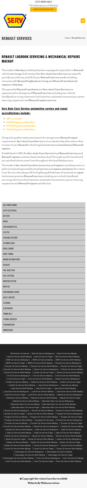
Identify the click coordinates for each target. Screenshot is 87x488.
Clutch (6, 232)
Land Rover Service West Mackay (41, 395)
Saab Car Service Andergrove (46, 430)
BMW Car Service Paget (15, 363)
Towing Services (10, 319)
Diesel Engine (8, 248)
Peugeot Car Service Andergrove (69, 414)
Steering (6, 302)
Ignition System (9, 281)
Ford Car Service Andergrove (18, 376)
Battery (6, 215)
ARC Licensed (14, 118)
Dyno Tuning (8, 253)
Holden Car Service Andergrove (67, 379)
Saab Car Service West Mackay (68, 433)
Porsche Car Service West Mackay (17, 426)
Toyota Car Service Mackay (71, 445)
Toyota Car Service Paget (44, 449)
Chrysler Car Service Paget (71, 366)
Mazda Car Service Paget (70, 398)
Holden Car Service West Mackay (22, 385)
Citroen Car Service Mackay (72, 369)
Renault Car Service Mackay (72, 426)
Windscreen (8, 330)
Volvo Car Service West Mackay (68, 461)
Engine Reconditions (11, 259)
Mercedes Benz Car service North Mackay (59, 404)
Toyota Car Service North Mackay (18, 449)
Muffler (6, 286)
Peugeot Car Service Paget (71, 417)
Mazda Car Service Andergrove (70, 395)
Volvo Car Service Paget (43, 461)
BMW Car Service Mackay (43, 360)
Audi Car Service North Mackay (19, 357)
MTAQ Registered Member (21, 126)
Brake (5, 221)
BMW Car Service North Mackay (68, 360)
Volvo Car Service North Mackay (18, 461)
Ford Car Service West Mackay (40, 379)
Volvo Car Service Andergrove (48, 458)
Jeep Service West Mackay (65, 388)
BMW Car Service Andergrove (18, 360)
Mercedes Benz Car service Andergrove (58, 401)
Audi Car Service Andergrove (43, 353)
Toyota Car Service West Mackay (69, 449)
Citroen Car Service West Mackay (70, 372)
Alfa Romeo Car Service (19, 353)
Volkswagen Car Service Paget (60, 455)
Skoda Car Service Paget (15, 439)
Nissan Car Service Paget (15, 414)
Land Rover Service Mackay (43, 391)
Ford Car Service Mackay (43, 376)
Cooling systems (10, 237)
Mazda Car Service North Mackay (44, 398)
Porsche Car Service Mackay (16, 423)
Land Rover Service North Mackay (69, 391)
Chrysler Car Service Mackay (16, 366)
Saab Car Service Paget (43, 433)
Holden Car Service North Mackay (44, 382)
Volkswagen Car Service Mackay (59, 452)
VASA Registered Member (20, 129)
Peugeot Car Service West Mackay (19, 420)
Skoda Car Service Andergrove (17, 436)
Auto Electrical (10, 210)
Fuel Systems (8, 275)
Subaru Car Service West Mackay (18, 445)
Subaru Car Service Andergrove (69, 439)
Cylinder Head (9, 243)
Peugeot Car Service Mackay (16, 417)
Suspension (8, 308)
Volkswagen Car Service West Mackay (18, 458)
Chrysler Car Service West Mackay (17, 369)
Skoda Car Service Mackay (42, 436)
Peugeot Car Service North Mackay (44, 417)
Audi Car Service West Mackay (67, 357)
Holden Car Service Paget (70, 382)
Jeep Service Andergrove (48, 385)
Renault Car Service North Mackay (19, 430)
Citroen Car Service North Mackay (17, 372)
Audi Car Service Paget (43, 357)
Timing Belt (7, 313)
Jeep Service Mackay (69, 385)
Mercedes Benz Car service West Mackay (58, 407)
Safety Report (9, 297)
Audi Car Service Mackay (67, 353)
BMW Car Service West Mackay (40, 363)
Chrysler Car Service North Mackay (44, 366)
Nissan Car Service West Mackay (41, 414)
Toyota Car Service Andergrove (46, 445)
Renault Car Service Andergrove (46, 426)
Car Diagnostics (10, 226)
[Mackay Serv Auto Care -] (15, 21)
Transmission (8, 324)
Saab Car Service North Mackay (19, 433)
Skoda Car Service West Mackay (41, 439)
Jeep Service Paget (43, 388)
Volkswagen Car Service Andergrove (29, 452)
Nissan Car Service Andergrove (16, 411)
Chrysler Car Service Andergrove (68, 363)
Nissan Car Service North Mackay (69, 411)
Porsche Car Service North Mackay (44, 423)
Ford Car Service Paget (16, 379)
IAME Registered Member (20, 122)
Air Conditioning (10, 205)
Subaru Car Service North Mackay (44, 442)
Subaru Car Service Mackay (17, 442)
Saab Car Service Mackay (71, 430)
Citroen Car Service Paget (43, 372)
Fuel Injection (9, 270)
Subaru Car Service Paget (70, 442)
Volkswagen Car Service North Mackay (30, 455)
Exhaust (6, 264)
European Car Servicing (44, 420)
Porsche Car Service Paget (71, 423)
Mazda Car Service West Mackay (26, 401)
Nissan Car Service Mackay (42, 411)
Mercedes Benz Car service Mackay (25, 404)
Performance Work (11, 291)
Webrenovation (50, 483)
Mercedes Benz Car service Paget (25, 407)
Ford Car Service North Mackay (67, 376)
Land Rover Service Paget (15, 395)
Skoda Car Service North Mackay (69, 436)
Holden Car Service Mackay (17, 382)
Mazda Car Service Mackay (17, 398)
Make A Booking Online (43, 9)
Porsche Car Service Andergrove (69, 420)
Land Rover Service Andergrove (16, 391)
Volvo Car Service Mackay (73, 458)
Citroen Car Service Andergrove (46, 369)
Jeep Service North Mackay (22, 388)
